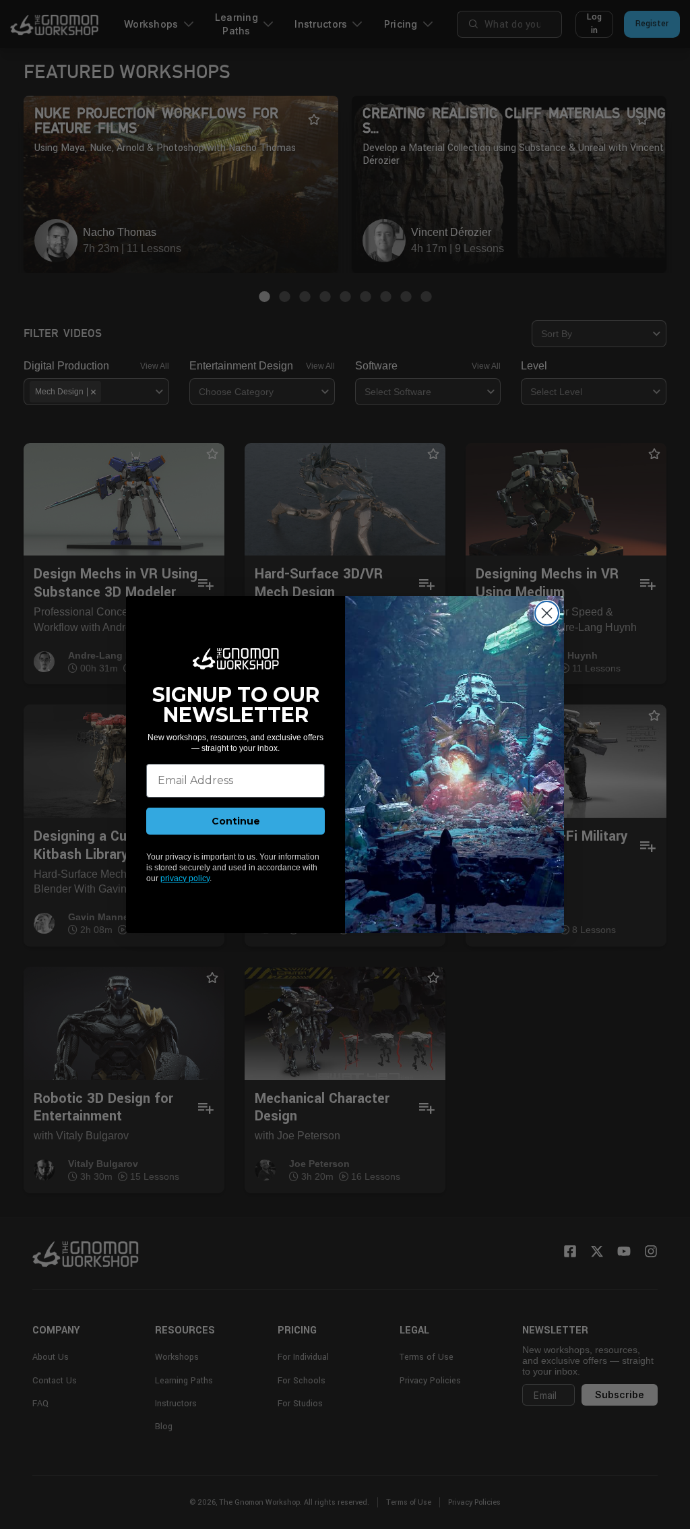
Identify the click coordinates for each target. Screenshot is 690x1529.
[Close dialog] (547, 613)
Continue (236, 821)
